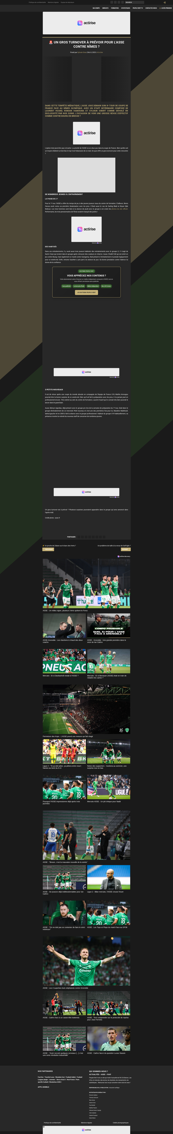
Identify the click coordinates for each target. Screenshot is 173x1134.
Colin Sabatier (92, 1113)
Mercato (105, 8)
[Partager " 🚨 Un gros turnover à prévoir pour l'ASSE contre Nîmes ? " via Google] (86, 537)
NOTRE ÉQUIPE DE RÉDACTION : (97, 1092)
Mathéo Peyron (93, 1107)
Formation (114, 8)
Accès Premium (165, 8)
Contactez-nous (151, 8)
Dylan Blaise (92, 1118)
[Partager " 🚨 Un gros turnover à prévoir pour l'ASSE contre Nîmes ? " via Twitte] (82, 537)
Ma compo (96, 8)
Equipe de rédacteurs (67, 2)
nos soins (68, 113)
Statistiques (125, 8)
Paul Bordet (92, 1105)
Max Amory (92, 1100)
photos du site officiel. (119, 209)
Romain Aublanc (93, 1095)
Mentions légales (53, 2)
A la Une (100, 52)
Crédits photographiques (120, 1123)
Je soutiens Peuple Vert (86, 292)
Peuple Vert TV (138, 8)
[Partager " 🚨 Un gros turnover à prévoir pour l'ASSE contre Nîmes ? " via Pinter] (93, 537)
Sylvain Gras (81, 52)
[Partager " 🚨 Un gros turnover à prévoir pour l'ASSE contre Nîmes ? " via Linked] (97, 537)
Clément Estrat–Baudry (95, 1110)
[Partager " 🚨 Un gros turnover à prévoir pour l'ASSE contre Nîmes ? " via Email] (100, 537)
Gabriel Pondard (93, 1115)
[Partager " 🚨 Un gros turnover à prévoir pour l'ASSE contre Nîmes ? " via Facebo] (79, 537)
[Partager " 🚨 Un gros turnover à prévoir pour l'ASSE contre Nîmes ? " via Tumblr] (89, 537)
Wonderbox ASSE (55, 1082)
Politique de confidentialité (37, 2)
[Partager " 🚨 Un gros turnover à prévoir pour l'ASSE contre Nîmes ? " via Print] (104, 537)
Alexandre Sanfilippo (114, 1087)
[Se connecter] (164, 2)
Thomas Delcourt (93, 1097)
